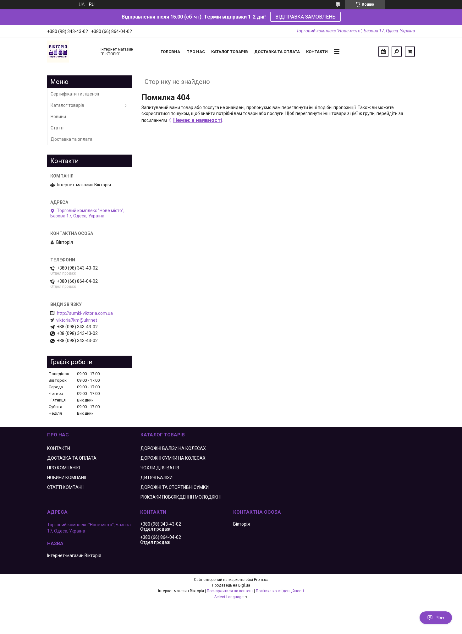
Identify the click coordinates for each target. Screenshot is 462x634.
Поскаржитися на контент (230, 591)
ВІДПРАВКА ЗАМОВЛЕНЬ (305, 17)
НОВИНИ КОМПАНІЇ (66, 477)
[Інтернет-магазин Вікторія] (70, 52)
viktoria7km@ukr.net (76, 320)
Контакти (317, 51)
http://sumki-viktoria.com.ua (85, 313)
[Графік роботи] (383, 51)
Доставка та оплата (277, 51)
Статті (57, 127)
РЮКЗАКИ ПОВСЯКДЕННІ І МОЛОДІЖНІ (180, 497)
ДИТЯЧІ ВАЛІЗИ (156, 477)
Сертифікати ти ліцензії (75, 93)
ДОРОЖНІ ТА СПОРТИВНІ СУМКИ (174, 487)
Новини (58, 116)
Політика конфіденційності (280, 591)
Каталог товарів (229, 51)
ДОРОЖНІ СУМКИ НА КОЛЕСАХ (173, 458)
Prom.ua (261, 579)
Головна (170, 51)
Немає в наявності (197, 120)
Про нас (195, 51)
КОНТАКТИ (58, 448)
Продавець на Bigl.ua (231, 585)
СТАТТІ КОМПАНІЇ (65, 487)
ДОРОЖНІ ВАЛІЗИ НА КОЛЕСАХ (173, 448)
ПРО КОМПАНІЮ (63, 467)
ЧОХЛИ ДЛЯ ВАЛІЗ (159, 467)
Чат (440, 617)
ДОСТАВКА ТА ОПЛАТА (71, 458)
